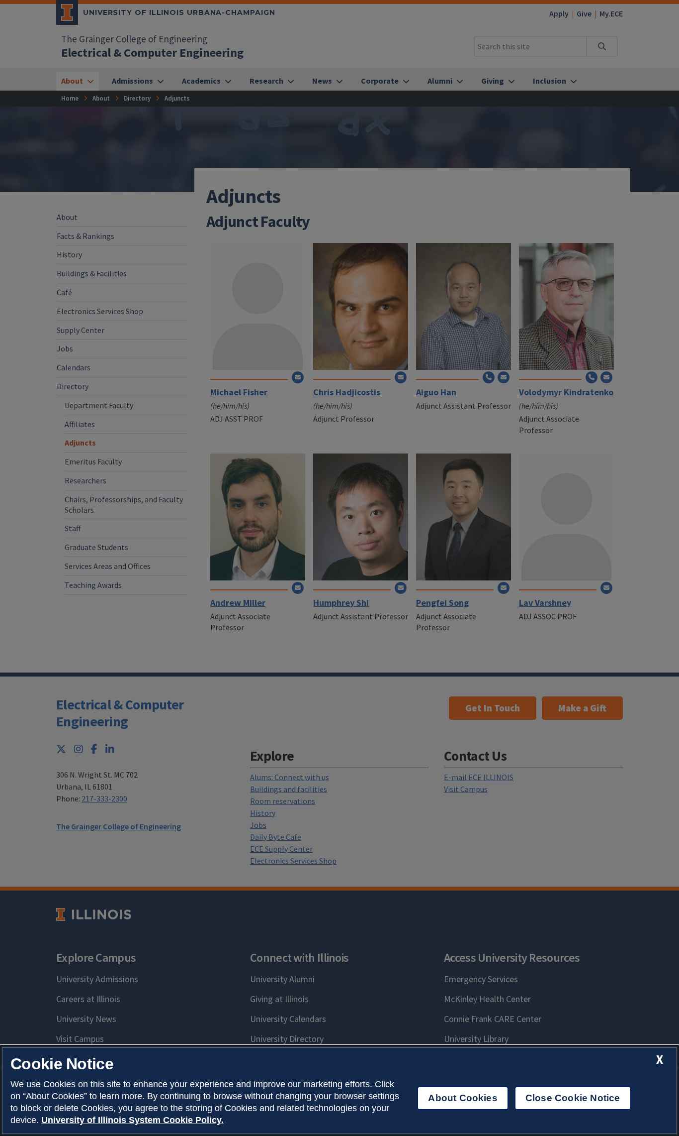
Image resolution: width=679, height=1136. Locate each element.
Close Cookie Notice (572, 1098)
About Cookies (462, 1098)
